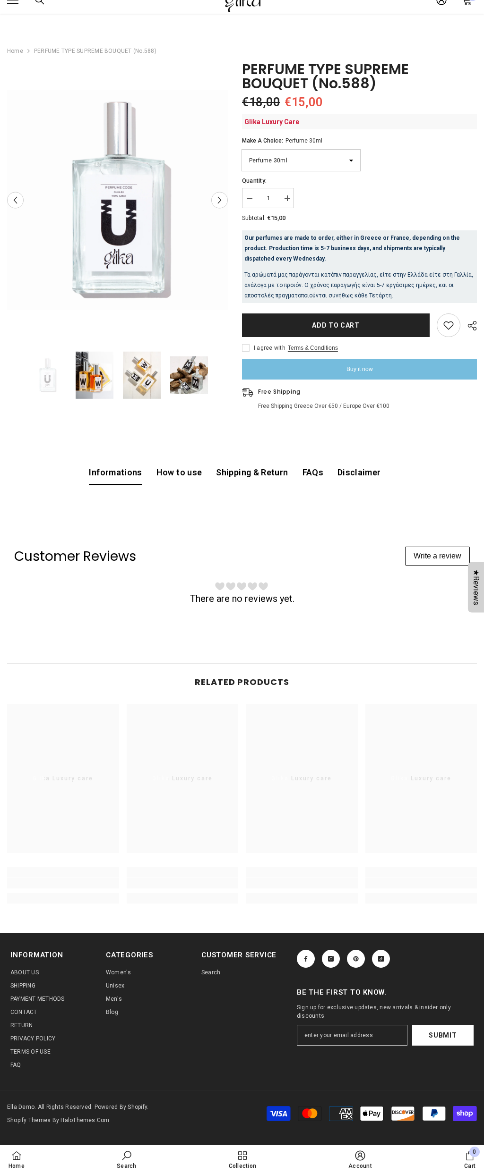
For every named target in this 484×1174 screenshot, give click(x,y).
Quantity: (254, 180)
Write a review (437, 556)
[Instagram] (331, 959)
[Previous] (15, 200)
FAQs (312, 472)
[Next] (219, 200)
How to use (179, 472)
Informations (115, 472)
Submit (443, 1035)
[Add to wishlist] (448, 325)
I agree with (269, 348)
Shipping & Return (252, 472)
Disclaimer (359, 472)
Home (15, 51)
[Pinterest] (356, 959)
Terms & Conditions (313, 348)
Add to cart (336, 325)
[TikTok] (381, 959)
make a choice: (282, 140)
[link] (63, 883)
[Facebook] (306, 959)
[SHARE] (468, 325)
